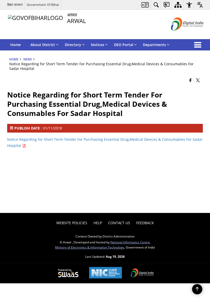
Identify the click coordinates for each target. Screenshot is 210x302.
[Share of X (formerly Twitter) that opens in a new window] (198, 80)
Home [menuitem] (15, 44)
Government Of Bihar (43, 4)
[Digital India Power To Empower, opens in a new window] (142, 273)
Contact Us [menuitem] (119, 222)
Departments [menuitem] (154, 44)
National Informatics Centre (130, 242)
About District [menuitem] (42, 44)
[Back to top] (197, 289)
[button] (199, 44)
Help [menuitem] (97, 222)
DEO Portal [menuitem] (123, 44)
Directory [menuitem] (73, 44)
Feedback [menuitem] (145, 222)
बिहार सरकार (15, 4)
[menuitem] (145, 4)
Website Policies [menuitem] (71, 222)
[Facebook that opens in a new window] (190, 80)
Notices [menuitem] (97, 44)
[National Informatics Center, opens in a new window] (105, 273)
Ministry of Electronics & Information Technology (89, 247)
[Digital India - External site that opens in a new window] (181, 34)
